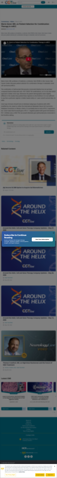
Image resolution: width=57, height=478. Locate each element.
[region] (28, 471)
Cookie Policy (22, 472)
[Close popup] (53, 233)
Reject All (50, 474)
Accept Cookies (40, 474)
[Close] (54, 466)
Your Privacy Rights (10, 474)
